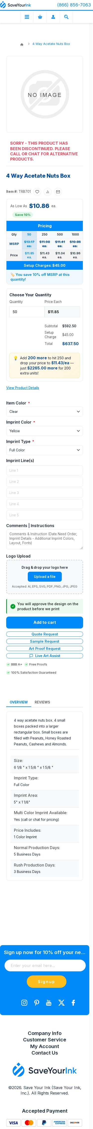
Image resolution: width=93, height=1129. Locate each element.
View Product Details (22, 388)
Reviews (42, 702)
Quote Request (44, 634)
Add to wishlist (37, 192)
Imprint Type (18, 441)
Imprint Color (19, 422)
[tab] (18, 702)
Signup (46, 981)
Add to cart (44, 622)
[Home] (21, 45)
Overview (19, 702)
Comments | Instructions (30, 525)
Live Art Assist (47, 656)
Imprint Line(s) (20, 460)
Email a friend (58, 192)
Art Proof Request (45, 648)
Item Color (16, 402)
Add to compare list (48, 192)
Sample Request (44, 641)
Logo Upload (18, 556)
